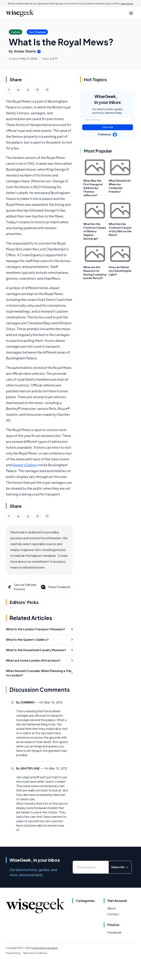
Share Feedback (59, 587)
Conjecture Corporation (44, 948)
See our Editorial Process (25, 587)
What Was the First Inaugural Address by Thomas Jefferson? (93, 188)
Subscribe (107, 127)
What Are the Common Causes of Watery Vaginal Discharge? (94, 231)
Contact (113, 914)
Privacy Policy (13, 953)
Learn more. (127, 3)
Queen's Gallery (24, 465)
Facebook (114, 932)
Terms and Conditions (35, 953)
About (111, 908)
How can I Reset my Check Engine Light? (120, 270)
